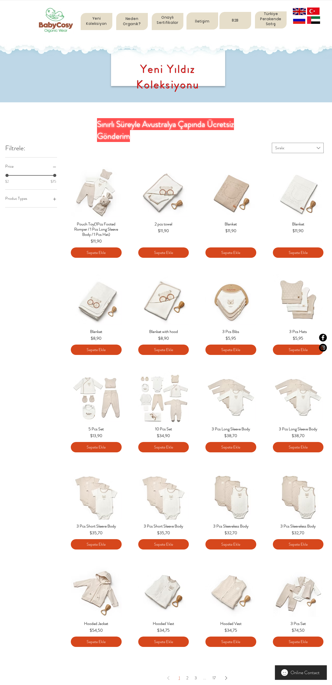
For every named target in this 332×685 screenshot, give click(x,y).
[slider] (7, 175)
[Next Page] (226, 678)
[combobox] (298, 148)
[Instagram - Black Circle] (323, 348)
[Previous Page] (168, 678)
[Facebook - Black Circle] (323, 337)
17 (214, 678)
